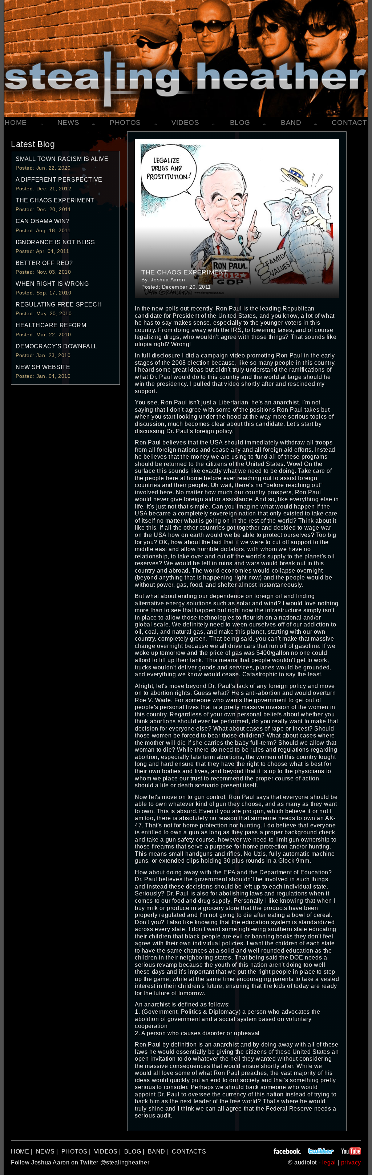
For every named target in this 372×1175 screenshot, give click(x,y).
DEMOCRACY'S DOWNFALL (56, 346)
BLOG (240, 122)
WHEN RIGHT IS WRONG (52, 284)
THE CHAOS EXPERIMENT (55, 200)
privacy (351, 1162)
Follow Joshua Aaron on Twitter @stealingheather (80, 1162)
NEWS (68, 122)
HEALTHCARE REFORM (51, 325)
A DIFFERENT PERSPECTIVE (59, 180)
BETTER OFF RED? (44, 263)
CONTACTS (189, 1151)
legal (329, 1162)
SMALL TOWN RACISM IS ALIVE (62, 159)
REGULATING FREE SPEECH (59, 304)
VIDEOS (185, 122)
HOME (16, 122)
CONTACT (349, 122)
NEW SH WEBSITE (43, 367)
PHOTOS (125, 122)
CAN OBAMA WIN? (42, 221)
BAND (291, 122)
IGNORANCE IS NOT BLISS (55, 242)
